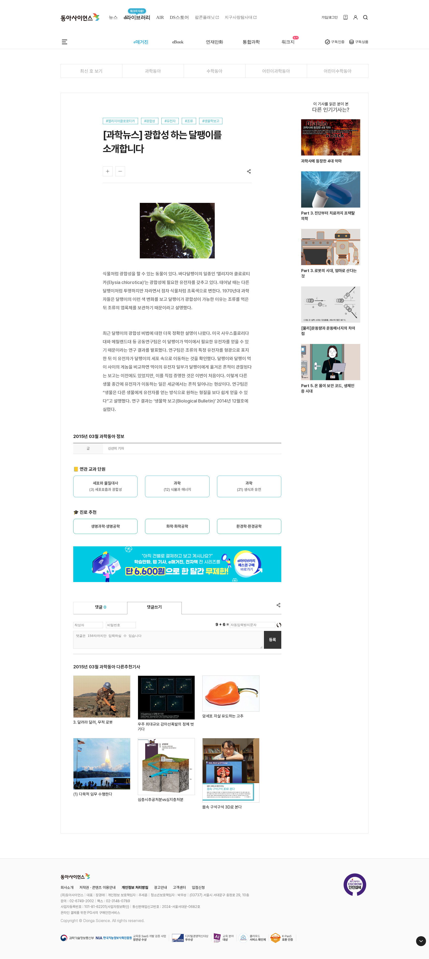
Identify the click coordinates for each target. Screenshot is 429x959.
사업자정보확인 (117, 907)
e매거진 (141, 41)
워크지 (288, 41)
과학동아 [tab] (153, 71)
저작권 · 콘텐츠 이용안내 (97, 887)
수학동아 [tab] (214, 71)
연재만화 (214, 41)
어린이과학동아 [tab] (276, 71)
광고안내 (160, 887)
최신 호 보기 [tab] (91, 71)
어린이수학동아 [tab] (338, 71)
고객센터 (179, 887)
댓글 (100, 607)
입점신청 (198, 887)
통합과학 (251, 41)
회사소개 (67, 887)
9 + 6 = (222, 624)
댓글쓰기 (154, 607)
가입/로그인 (330, 17)
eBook (177, 41)
